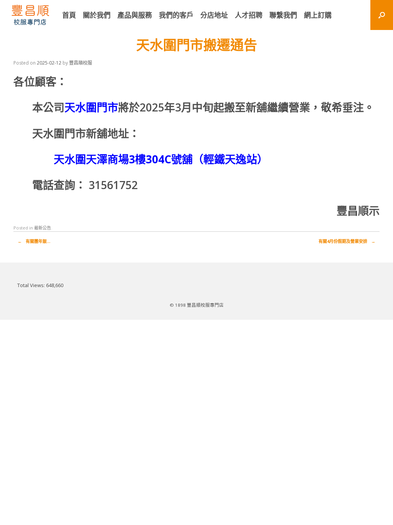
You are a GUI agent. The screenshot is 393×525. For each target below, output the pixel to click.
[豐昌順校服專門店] (30, 15)
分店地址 (214, 15)
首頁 (69, 15)
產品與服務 (134, 15)
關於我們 (97, 15)
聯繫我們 (283, 15)
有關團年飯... (34, 241)
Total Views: (31, 285)
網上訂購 (318, 15)
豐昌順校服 (80, 63)
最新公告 (42, 228)
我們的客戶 (176, 15)
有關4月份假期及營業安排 (347, 241)
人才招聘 (249, 15)
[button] (381, 15)
